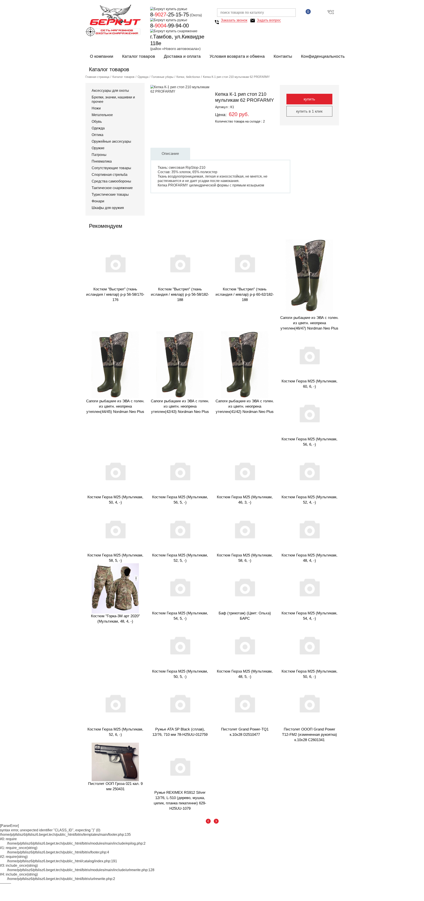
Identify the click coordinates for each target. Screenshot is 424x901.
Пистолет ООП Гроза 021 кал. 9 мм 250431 (115, 786)
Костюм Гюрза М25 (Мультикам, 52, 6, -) (115, 732)
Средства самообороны (111, 181)
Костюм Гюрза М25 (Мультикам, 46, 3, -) (245, 499)
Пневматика (102, 161)
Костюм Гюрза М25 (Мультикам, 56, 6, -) (309, 442)
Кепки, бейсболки (188, 77)
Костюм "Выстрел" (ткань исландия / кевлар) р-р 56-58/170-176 (115, 294)
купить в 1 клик (309, 111)
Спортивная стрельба (109, 174)
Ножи (96, 108)
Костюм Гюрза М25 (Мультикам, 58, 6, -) (245, 558)
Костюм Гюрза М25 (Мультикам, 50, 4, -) (115, 499)
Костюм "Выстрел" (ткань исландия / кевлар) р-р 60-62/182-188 (245, 294)
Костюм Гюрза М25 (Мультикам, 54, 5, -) (180, 616)
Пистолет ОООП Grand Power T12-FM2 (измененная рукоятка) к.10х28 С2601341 (309, 734)
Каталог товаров (138, 56)
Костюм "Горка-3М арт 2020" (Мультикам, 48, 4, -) (115, 618)
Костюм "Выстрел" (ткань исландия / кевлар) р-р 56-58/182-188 (180, 294)
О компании (101, 56)
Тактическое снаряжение (112, 188)
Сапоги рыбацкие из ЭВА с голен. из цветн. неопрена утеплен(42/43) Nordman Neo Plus (180, 406)
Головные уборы (162, 77)
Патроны (99, 155)
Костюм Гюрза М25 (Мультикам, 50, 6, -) (309, 674)
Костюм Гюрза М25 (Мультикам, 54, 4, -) (309, 616)
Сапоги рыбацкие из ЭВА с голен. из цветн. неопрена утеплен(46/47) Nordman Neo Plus (309, 323)
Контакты (283, 56)
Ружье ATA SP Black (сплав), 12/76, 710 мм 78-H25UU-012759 (180, 732)
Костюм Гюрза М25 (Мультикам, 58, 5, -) (115, 558)
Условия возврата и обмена (237, 56)
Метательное (102, 115)
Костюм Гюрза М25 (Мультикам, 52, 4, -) (309, 499)
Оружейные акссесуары (111, 141)
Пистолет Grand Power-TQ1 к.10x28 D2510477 (245, 732)
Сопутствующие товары (111, 168)
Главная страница (97, 77)
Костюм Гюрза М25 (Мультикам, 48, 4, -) (309, 558)
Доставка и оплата (182, 56)
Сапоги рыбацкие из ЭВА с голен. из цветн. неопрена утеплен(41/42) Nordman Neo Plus (245, 406)
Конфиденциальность (323, 56)
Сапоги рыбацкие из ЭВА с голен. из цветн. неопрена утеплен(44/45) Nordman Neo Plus (115, 406)
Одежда (143, 77)
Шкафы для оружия (108, 208)
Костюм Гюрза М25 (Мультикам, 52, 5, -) (180, 558)
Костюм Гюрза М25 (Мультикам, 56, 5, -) (180, 499)
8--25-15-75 (169, 14)
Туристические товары (110, 194)
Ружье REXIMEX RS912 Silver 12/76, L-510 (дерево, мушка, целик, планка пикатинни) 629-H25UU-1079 (180, 800)
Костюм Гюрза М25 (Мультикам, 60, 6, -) (309, 384)
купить (309, 99)
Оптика (97, 135)
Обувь (97, 121)
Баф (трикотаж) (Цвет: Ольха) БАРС (245, 616)
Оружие (98, 148)
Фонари (98, 201)
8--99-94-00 (169, 26)
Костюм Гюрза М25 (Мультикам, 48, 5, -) (245, 674)
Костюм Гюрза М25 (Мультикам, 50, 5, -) (180, 674)
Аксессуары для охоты (110, 90)
